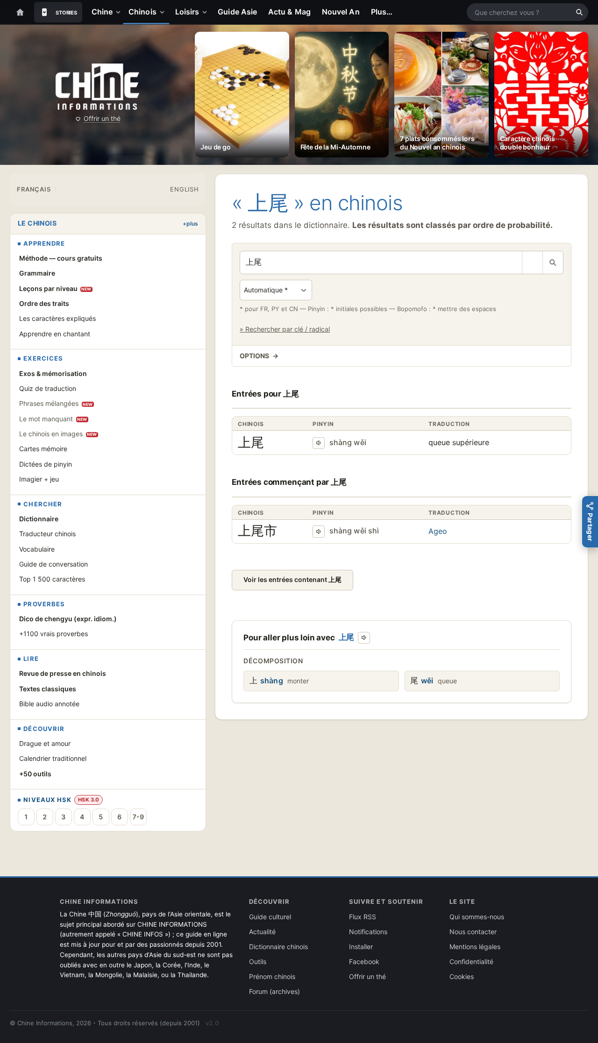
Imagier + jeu (39, 479)
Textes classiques (47, 689)
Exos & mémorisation (53, 373)
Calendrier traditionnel (52, 758)
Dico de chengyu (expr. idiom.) (68, 619)
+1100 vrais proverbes (53, 634)
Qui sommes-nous (476, 917)
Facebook (364, 961)
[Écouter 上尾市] (319, 531)
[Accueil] (20, 12)
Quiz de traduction (47, 388)
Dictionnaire (38, 519)
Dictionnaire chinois (278, 947)
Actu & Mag (289, 11)
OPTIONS (259, 356)
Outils (257, 961)
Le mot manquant (53, 419)
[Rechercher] (579, 12)
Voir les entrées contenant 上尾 (292, 579)
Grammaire (37, 273)
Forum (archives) (274, 991)
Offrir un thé (102, 118)
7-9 (138, 817)
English (184, 189)
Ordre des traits (44, 303)
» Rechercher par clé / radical (285, 329)
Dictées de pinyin (45, 464)
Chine (102, 11)
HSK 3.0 (89, 799)
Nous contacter (473, 932)
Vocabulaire (37, 549)
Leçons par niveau (55, 288)
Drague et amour (45, 743)
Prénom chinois (272, 976)
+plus (190, 223)
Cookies (461, 976)
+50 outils (35, 774)
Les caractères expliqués (57, 318)
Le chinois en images (58, 434)
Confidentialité (471, 961)
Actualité (262, 932)
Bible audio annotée (49, 704)
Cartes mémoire (43, 449)
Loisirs (187, 11)
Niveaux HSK (47, 799)
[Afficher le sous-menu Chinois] (164, 12)
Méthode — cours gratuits (60, 258)
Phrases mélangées (56, 403)
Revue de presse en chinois (62, 673)
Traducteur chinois (47, 534)
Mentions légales (474, 947)
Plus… (381, 11)
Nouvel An (341, 11)
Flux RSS (362, 917)
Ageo (437, 531)
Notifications (368, 932)
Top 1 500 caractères (52, 579)
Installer (361, 947)
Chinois (142, 11)
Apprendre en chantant (54, 334)
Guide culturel (270, 917)
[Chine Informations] (97, 87)
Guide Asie (237, 11)
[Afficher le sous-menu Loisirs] (206, 12)
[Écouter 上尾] (319, 443)
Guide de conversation (53, 564)
